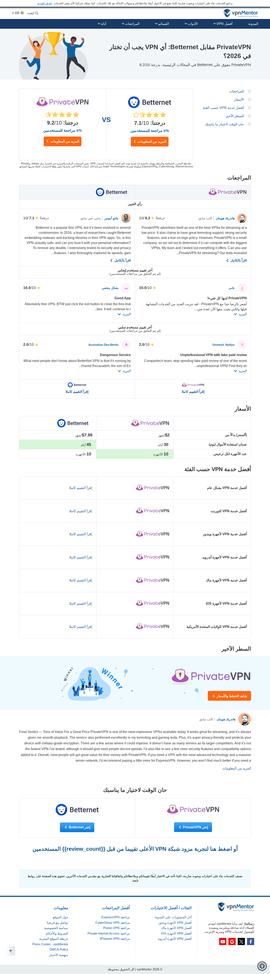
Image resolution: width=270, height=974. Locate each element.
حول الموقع (60, 917)
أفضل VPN (224, 24)
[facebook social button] (250, 941)
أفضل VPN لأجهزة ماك (176, 928)
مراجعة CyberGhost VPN (112, 922)
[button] (262, 966)
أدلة (103, 24)
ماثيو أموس (111, 218)
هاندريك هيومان (225, 218)
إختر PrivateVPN (195, 827)
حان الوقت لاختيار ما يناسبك (224, 124)
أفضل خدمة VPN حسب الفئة (223, 108)
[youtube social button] (222, 941)
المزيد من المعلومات (64, 141)
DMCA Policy (59, 949)
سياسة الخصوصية (56, 928)
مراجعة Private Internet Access (109, 933)
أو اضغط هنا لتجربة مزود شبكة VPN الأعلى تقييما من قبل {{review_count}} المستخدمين (135, 849)
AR (17, 13)
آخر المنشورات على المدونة (173, 917)
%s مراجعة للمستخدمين (62, 130)
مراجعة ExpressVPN (115, 917)
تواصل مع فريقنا (57, 922)
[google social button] (232, 941)
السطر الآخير (235, 116)
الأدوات (193, 24)
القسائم (163, 24)
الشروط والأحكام (57, 933)
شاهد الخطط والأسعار (231, 696)
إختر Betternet (79, 827)
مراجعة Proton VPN (116, 928)
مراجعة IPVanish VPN (115, 938)
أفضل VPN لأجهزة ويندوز (175, 922)
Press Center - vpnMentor (50, 944)
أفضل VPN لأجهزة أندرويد (175, 938)
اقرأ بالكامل (238, 260)
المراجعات (132, 24)
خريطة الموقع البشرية (53, 938)
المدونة (253, 24)
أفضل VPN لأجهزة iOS (176, 933)
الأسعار (239, 99)
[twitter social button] (241, 941)
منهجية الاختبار (58, 955)
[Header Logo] (241, 13)
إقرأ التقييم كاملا (193, 391)
